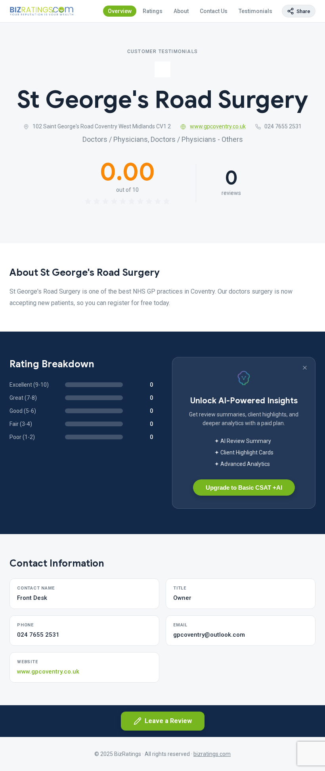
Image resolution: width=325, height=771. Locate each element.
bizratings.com (212, 754)
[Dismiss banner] (304, 367)
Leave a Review (168, 721)
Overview (120, 11)
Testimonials (255, 11)
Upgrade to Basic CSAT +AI (244, 487)
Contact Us (214, 11)
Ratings (152, 11)
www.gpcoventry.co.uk (218, 126)
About (181, 11)
